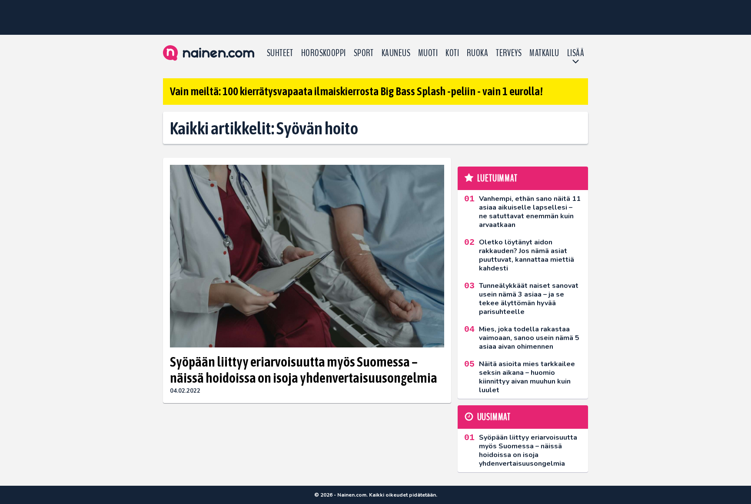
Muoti (428, 53)
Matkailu (544, 53)
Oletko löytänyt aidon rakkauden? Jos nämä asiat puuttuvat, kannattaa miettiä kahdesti (526, 255)
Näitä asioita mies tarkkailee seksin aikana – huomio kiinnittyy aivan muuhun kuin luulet (527, 377)
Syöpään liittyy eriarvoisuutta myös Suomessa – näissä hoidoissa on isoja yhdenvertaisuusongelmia (303, 370)
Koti (452, 53)
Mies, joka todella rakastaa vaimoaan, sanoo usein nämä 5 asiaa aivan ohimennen (529, 337)
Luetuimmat (497, 178)
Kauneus (396, 53)
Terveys (509, 53)
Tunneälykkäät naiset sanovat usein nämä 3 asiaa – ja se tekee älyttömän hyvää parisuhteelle (528, 299)
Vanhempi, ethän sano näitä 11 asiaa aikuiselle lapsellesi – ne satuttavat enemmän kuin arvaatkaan (530, 212)
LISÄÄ (575, 53)
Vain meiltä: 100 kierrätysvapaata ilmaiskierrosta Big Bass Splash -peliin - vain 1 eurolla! (356, 91)
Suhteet (280, 53)
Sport (364, 53)
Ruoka (477, 53)
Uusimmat (494, 417)
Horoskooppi (323, 53)
